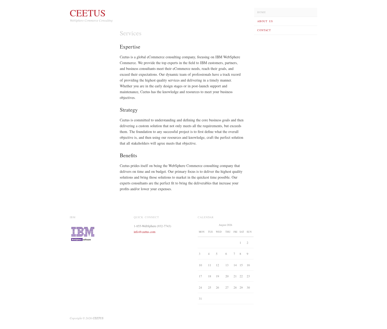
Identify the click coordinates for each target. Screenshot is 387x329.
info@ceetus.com (144, 232)
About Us (265, 21)
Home (261, 12)
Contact (264, 30)
